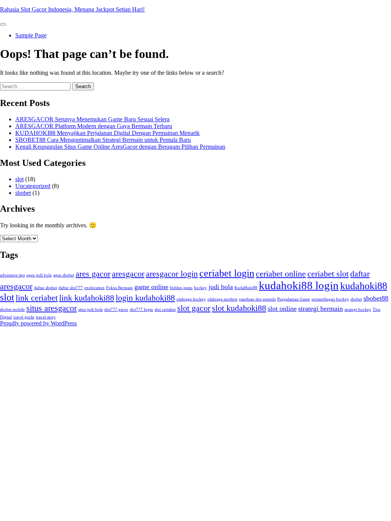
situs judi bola (90, 309)
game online (151, 287)
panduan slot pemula (257, 299)
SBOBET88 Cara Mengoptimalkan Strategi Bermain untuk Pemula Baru (103, 140)
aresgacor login (172, 273)
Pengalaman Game (293, 299)
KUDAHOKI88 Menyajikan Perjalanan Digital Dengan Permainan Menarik (107, 133)
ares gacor (93, 273)
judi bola (220, 287)
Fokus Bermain (119, 288)
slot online (282, 308)
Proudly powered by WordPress (38, 323)
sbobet (23, 193)
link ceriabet (37, 297)
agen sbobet (63, 275)
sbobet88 (376, 298)
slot (19, 179)
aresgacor (128, 273)
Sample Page (31, 35)
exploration (94, 288)
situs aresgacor (51, 308)
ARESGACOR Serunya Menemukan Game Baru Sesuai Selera (92, 119)
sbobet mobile (12, 309)
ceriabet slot (328, 273)
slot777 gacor (116, 309)
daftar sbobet (45, 288)
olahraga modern (222, 299)
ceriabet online (281, 273)
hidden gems (181, 288)
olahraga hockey (191, 299)
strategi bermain (320, 308)
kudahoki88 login (299, 285)
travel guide (23, 317)
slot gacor (193, 308)
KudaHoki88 (245, 288)
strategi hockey (357, 309)
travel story (46, 317)
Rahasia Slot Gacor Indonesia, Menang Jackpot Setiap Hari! (72, 9)
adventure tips (12, 275)
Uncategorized (32, 186)
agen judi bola (39, 275)
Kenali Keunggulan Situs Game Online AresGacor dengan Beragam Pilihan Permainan (120, 146)
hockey (200, 288)
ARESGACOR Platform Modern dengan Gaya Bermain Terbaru (93, 126)
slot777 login (141, 309)
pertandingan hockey (330, 299)
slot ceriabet (165, 309)
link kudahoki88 (86, 297)
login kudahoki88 (145, 297)
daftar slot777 (70, 288)
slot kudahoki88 (239, 308)
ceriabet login (226, 273)
